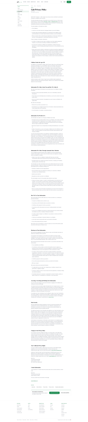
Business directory (42, 409)
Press (18, 16)
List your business (42, 412)
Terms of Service (20, 9)
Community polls (19, 412)
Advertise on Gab (64, 412)
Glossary (51, 408)
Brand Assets (20, 25)
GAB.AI (49, 21)
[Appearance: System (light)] (61, 2)
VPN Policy (19, 24)
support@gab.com (52, 356)
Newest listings (41, 408)
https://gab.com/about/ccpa (57, 350)
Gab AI (62, 411)
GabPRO (62, 409)
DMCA (28, 419)
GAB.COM (45, 21)
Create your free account (54, 392)
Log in (64, 1)
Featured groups (19, 409)
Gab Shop (62, 414)
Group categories (19, 408)
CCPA (18, 19)
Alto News (62, 406)
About (19, 8)
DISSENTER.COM (54, 21)
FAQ (50, 406)
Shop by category (41, 406)
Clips (28, 406)
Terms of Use (51, 297)
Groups (18, 406)
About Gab (51, 409)
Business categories (42, 411)
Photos (29, 408)
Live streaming (30, 409)
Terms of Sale (20, 14)
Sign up (69, 1)
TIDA (18, 22)
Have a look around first (65, 392)
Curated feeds (19, 411)
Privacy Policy (20, 11)
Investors (19, 17)
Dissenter (62, 408)
